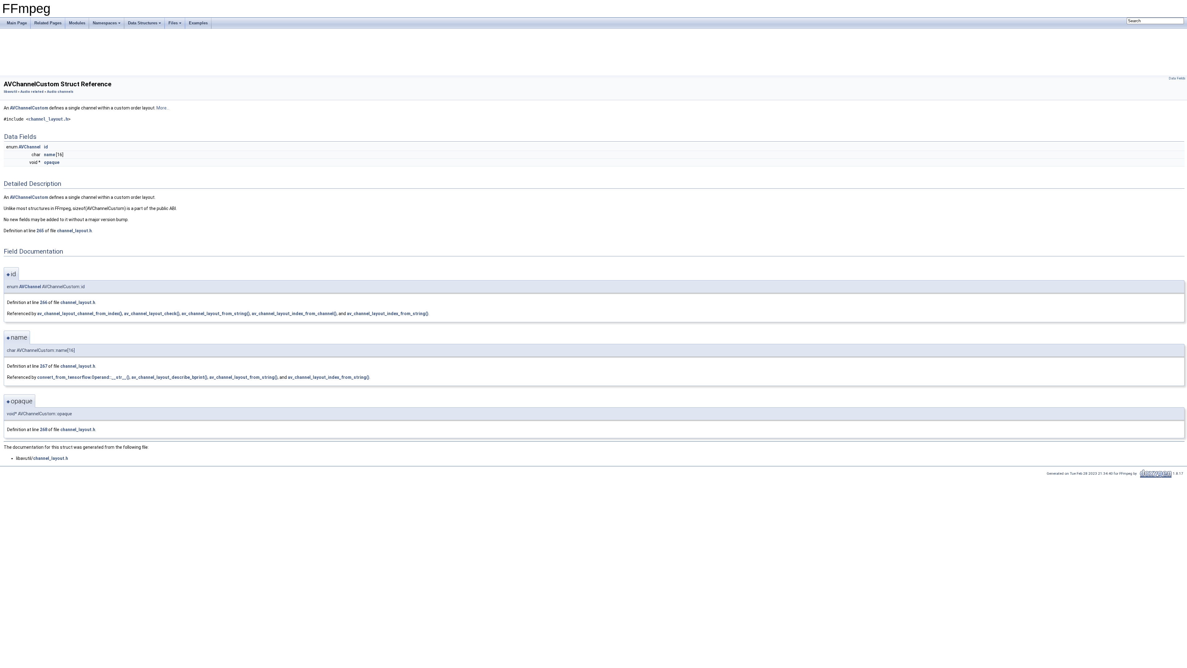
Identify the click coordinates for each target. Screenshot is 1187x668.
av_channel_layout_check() (152, 313)
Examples (198, 23)
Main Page (17, 23)
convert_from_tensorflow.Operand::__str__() (83, 377)
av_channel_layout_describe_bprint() (169, 377)
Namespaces (105, 23)
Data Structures (142, 23)
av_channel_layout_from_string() (215, 313)
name (49, 154)
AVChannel (29, 146)
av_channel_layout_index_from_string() (387, 313)
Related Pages (48, 23)
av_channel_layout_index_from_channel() (294, 313)
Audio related (32, 92)
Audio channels (60, 92)
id (46, 146)
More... (162, 107)
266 (43, 302)
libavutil (10, 92)
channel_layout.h (48, 119)
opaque (51, 162)
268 (43, 429)
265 (40, 230)
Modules (77, 23)
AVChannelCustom (29, 107)
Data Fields (1177, 78)
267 (43, 366)
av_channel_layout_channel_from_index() (79, 313)
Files (173, 23)
